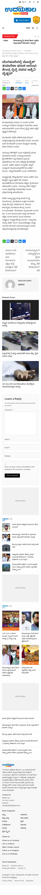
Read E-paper (23, 20)
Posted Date (5, 81)
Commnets (35, 81)
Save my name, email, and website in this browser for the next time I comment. (20, 468)
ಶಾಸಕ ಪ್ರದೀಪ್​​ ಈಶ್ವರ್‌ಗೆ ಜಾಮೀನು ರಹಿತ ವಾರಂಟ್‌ (18, 719)
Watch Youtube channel (10, 847)
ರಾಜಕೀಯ (23, 815)
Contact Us (21, 868)
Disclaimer (29, 881)
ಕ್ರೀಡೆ (21, 822)
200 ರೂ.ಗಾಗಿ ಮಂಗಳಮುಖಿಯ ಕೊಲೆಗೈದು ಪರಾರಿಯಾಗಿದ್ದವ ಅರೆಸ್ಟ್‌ (18, 385)
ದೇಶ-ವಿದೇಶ (24, 818)
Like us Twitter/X (8, 844)
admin (27, 83)
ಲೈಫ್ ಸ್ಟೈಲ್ (6, 832)
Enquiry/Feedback (9, 868)
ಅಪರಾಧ (23, 825)
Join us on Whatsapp (9, 854)
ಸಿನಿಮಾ (4, 822)
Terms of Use (19, 881)
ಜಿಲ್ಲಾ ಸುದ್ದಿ (5, 818)
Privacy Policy (7, 881)
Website (7, 456)
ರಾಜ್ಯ (3, 815)
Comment (9, 410)
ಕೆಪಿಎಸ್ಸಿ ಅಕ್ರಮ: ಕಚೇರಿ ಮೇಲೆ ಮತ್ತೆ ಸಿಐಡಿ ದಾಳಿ (17, 734)
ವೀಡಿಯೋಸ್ (6, 825)
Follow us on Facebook (10, 841)
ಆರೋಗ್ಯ (23, 828)
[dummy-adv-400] (20, 501)
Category (18, 81)
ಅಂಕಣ (4, 828)
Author (27, 81)
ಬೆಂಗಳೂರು (19, 83)
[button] (3, 28)
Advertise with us (17, 866)
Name (7, 440)
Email (7, 448)
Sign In (23, 2)
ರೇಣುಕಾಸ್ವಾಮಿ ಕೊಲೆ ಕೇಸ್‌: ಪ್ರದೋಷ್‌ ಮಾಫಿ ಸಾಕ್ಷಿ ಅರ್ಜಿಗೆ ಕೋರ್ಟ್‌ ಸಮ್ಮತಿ (20, 42)
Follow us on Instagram (10, 851)
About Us (5, 866)
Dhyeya (14, 878)
